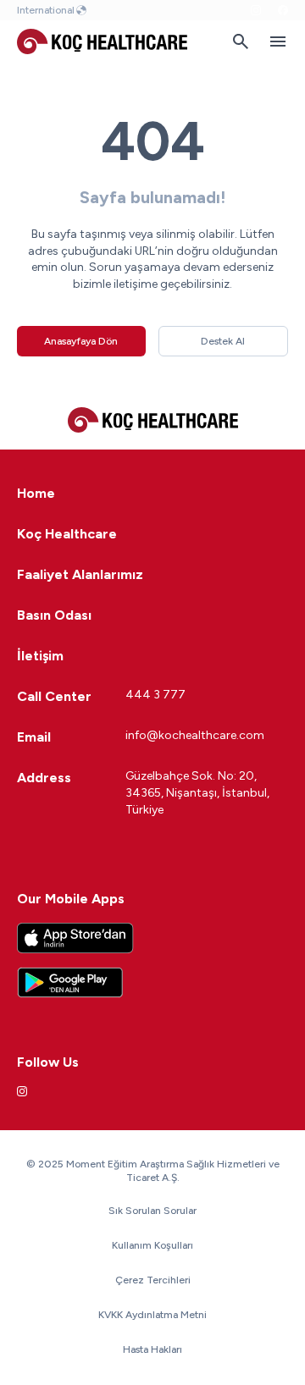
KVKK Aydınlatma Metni (152, 1315)
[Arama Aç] (240, 41)
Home (36, 493)
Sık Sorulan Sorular (152, 1211)
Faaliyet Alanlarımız (80, 574)
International (46, 10)
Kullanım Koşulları (152, 1245)
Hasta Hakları (152, 1349)
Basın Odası (54, 615)
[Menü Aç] (278, 41)
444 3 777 (155, 694)
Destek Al (223, 341)
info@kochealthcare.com (194, 735)
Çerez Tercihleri (153, 1280)
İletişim (40, 656)
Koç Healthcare (67, 534)
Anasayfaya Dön (81, 341)
